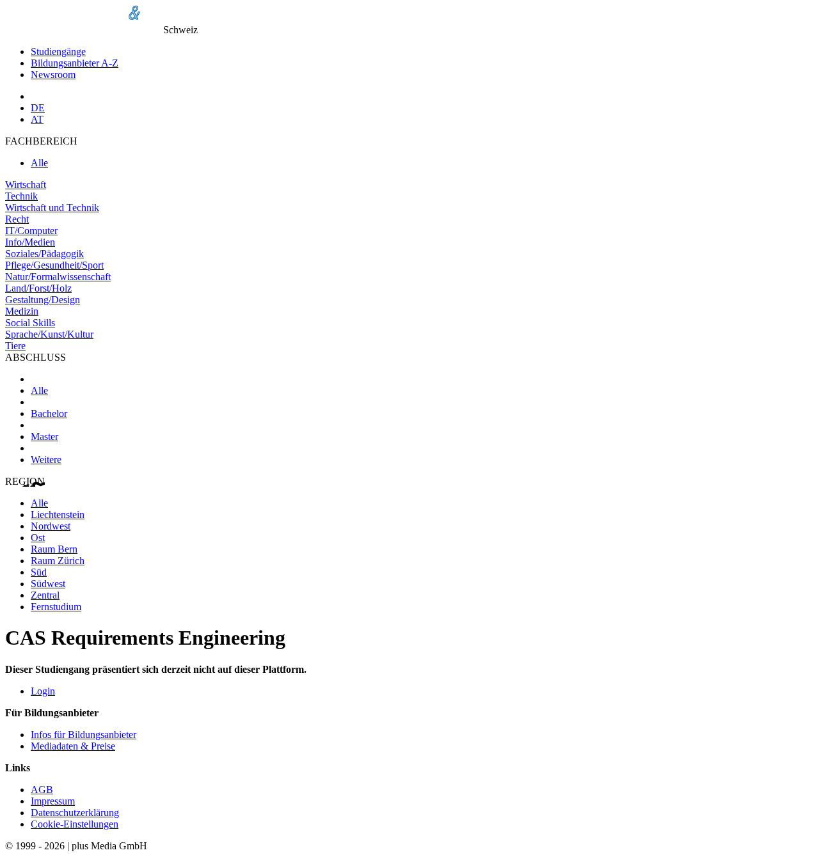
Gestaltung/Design (42, 299)
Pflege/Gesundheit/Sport (54, 265)
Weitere (46, 459)
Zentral (45, 595)
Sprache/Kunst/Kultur (49, 334)
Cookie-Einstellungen (74, 824)
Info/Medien (30, 242)
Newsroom (53, 74)
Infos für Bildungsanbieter (83, 734)
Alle (39, 162)
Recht (17, 219)
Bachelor (49, 413)
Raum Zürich (57, 560)
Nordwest (50, 526)
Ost (38, 537)
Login (43, 691)
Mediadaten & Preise (73, 746)
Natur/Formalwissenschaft (58, 276)
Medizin (21, 311)
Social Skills (30, 322)
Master (44, 436)
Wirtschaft (25, 184)
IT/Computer (31, 230)
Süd (39, 572)
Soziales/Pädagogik (44, 253)
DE (38, 107)
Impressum (53, 801)
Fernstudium (56, 606)
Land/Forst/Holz (38, 288)
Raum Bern (54, 549)
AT (37, 119)
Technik (21, 196)
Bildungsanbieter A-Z (74, 63)
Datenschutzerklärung (75, 812)
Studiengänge (58, 51)
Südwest (48, 583)
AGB (42, 789)
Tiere (15, 345)
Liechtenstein (57, 514)
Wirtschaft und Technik (52, 207)
